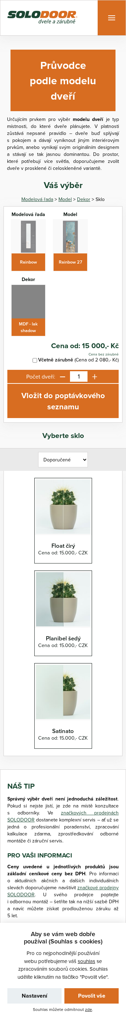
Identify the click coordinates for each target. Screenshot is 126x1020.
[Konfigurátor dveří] (42, 18)
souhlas (86, 961)
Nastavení (34, 996)
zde (88, 1009)
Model (65, 199)
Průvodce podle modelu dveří (63, 80)
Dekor (83, 199)
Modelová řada (37, 199)
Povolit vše (91, 996)
